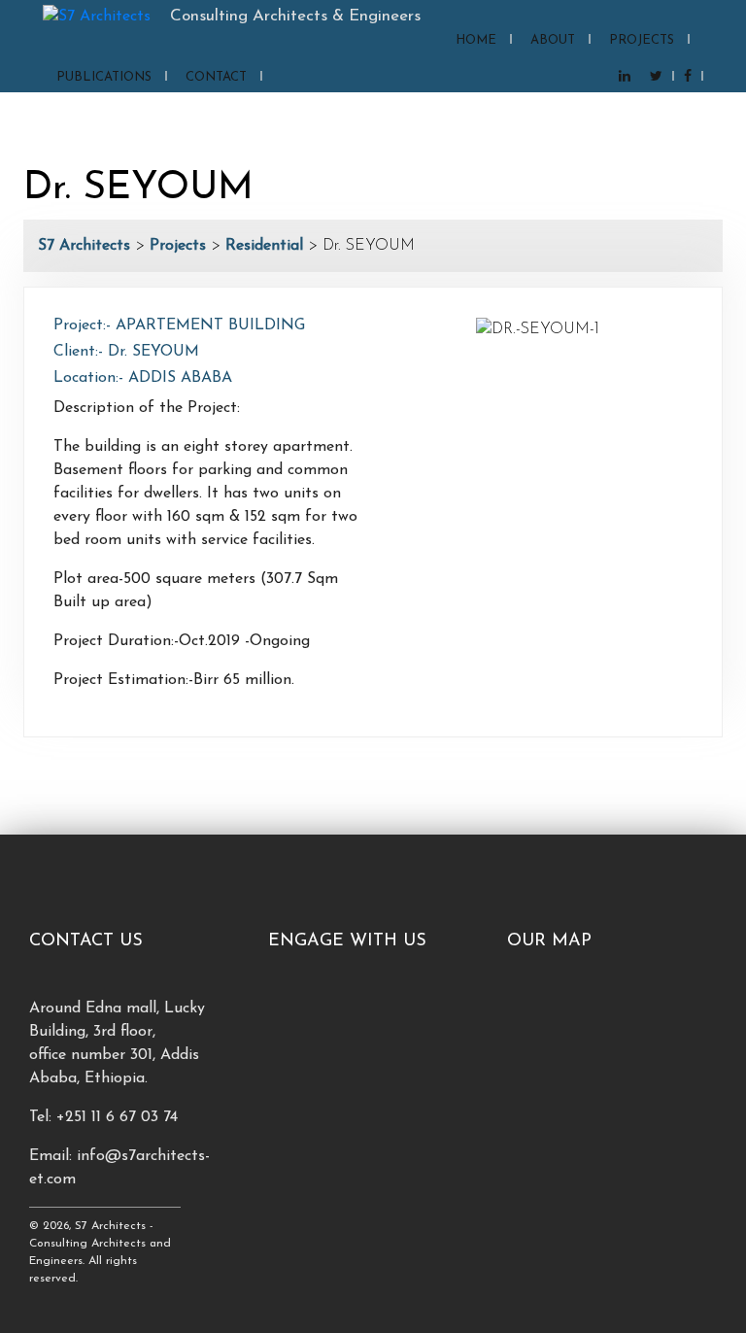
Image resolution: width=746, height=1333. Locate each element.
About (552, 40)
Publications (104, 77)
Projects (641, 40)
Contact (216, 77)
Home (476, 40)
